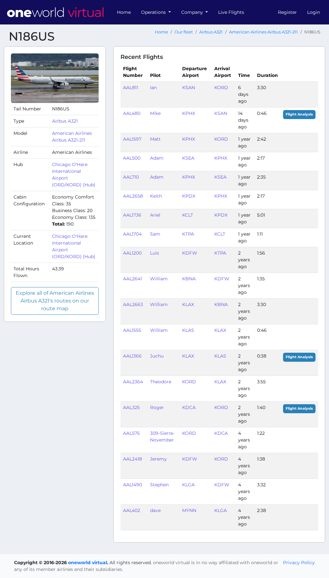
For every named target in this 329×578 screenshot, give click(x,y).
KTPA (188, 234)
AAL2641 (132, 279)
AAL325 (131, 407)
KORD (221, 87)
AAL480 (131, 113)
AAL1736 (132, 215)
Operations (154, 12)
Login (313, 12)
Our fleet (183, 32)
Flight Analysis (299, 114)
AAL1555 (132, 330)
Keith (156, 196)
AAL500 (131, 158)
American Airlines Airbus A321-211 (263, 32)
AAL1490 (132, 485)
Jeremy (158, 459)
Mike (155, 113)
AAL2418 (132, 459)
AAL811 (130, 87)
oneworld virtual (87, 562)
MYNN (189, 510)
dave (155, 510)
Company (192, 12)
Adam (157, 158)
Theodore (160, 382)
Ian (153, 87)
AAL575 (131, 433)
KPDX (188, 196)
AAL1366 (132, 356)
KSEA (188, 158)
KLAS (188, 330)
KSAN (188, 87)
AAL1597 (132, 139)
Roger (157, 407)
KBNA (189, 279)
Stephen (159, 485)
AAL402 (131, 510)
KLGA (188, 485)
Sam (155, 234)
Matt (155, 139)
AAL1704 (132, 234)
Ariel (155, 215)
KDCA (189, 407)
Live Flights (231, 12)
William (159, 279)
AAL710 (131, 177)
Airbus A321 (211, 32)
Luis (154, 253)
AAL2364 (133, 382)
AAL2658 (133, 196)
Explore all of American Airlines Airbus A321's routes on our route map (55, 301)
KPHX (188, 113)
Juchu (157, 356)
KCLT (187, 215)
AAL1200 (132, 253)
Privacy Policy (299, 562)
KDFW (189, 253)
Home (124, 12)
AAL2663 (133, 304)
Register (287, 12)
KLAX (188, 304)
